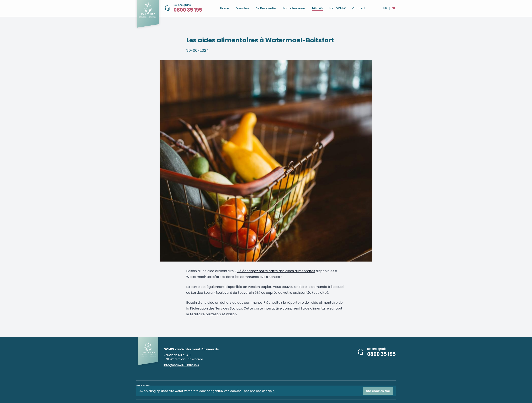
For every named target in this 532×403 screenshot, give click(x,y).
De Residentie (265, 8)
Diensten (242, 8)
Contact (358, 8)
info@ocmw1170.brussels (181, 365)
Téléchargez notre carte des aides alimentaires (276, 271)
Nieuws (317, 8)
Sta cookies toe (378, 391)
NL (394, 8)
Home (224, 8)
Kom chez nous (293, 8)
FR (385, 8)
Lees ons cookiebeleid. (259, 391)
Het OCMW (337, 8)
